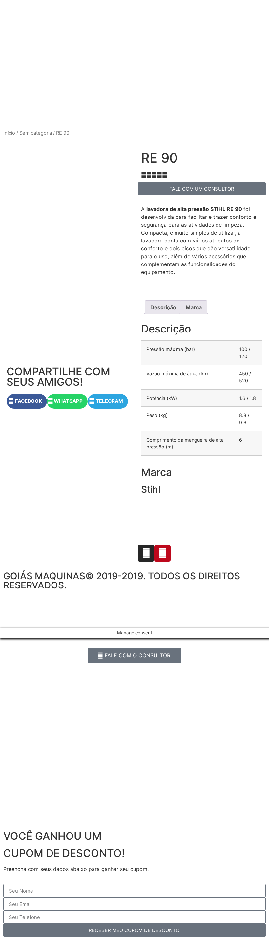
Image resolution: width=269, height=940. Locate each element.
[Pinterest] (162, 553)
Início (9, 133)
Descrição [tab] (163, 307)
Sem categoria (35, 133)
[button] (27, 401)
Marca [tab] (194, 307)
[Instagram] (146, 553)
